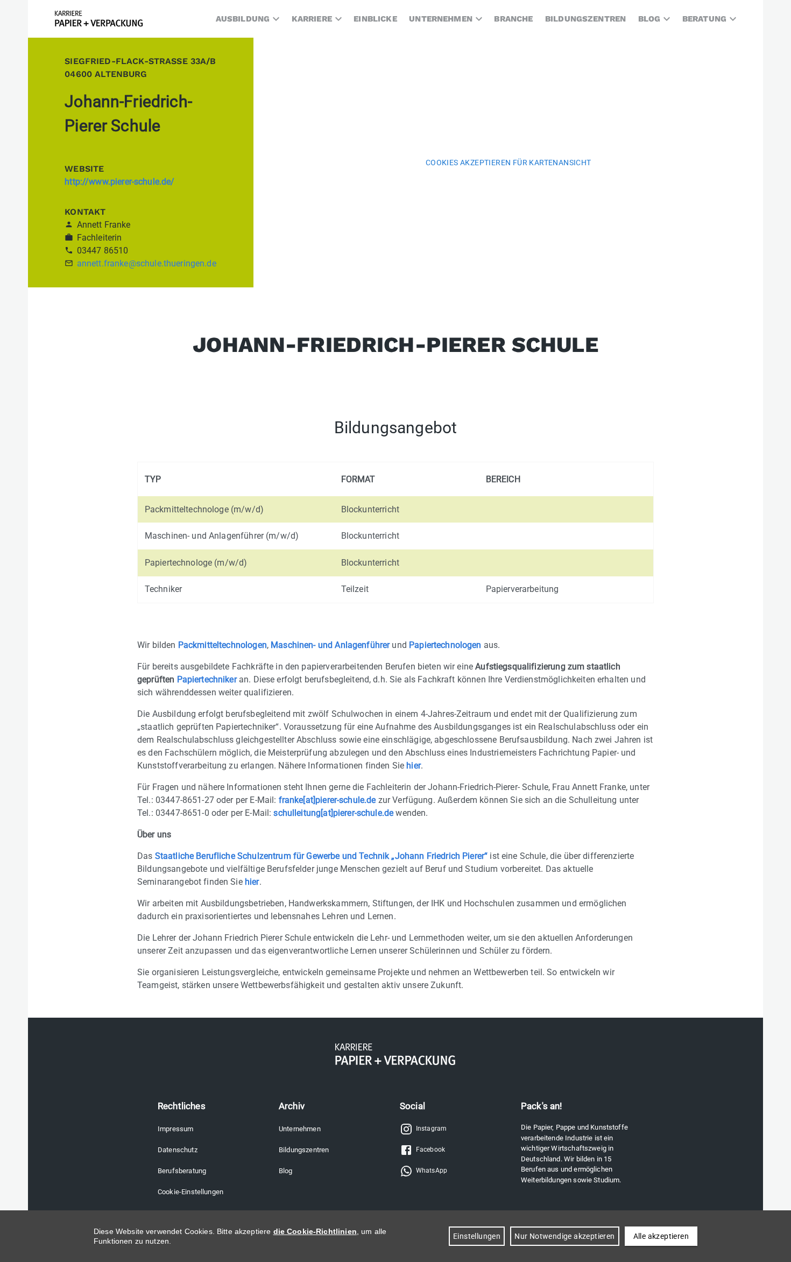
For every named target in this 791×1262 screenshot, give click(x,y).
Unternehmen (300, 1129)
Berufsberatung (182, 1171)
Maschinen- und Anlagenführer (330, 645)
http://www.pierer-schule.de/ (119, 182)
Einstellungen (476, 1236)
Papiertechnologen (445, 645)
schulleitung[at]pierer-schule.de (333, 813)
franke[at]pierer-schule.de (327, 800)
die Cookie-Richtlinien (315, 1231)
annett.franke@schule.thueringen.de (146, 263)
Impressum (175, 1129)
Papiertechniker (207, 679)
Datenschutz (177, 1150)
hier (413, 765)
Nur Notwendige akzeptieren (564, 1236)
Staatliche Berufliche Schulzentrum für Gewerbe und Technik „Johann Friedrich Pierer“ (321, 856)
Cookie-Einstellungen (190, 1192)
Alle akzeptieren (661, 1236)
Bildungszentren (304, 1150)
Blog (286, 1171)
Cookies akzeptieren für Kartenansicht (508, 162)
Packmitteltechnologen (222, 645)
